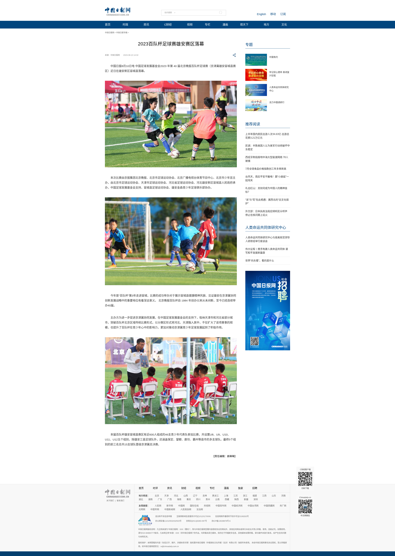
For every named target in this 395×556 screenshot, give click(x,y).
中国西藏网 (269, 505)
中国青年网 (221, 505)
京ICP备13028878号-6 (221, 521)
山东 (274, 495)
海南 (179, 499)
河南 (283, 495)
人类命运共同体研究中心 (265, 227)
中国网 (181, 505)
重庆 (189, 499)
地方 (266, 24)
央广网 (283, 505)
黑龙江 (215, 495)
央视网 (207, 505)
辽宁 (195, 495)
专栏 (207, 24)
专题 (249, 45)
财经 (183, 488)
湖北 (141, 499)
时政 (125, 24)
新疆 (246, 499)
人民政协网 (185, 509)
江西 (264, 495)
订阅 (283, 14)
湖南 (150, 499)
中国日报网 (109, 33)
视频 (190, 24)
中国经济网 (237, 505)
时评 (155, 488)
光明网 (142, 509)
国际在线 (194, 505)
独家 (240, 488)
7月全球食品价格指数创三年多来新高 (265, 168)
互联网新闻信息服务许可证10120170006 (194, 516)
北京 (157, 495)
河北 (176, 495)
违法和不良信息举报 (163, 516)
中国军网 (154, 509)
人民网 (158, 505)
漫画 (225, 24)
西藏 (227, 499)
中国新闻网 (169, 509)
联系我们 (120, 501)
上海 (226, 495)
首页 (107, 24)
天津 (166, 495)
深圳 (256, 499)
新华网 (169, 505)
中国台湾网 (253, 505)
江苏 (235, 495)
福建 (255, 495)
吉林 (205, 495)
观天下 (244, 24)
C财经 (168, 24)
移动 (273, 14)
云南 (217, 499)
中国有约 (273, 57)
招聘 (254, 488)
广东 (160, 499)
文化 (284, 24)
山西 (185, 495)
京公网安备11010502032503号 (168, 521)
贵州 (208, 499)
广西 (169, 499)
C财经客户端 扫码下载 (305, 478)
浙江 (245, 495)
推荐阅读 (252, 124)
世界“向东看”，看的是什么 (259, 260)
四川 (198, 499)
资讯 (146, 24)
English (261, 14)
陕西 (236, 499)
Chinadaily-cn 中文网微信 (305, 506)
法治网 (199, 509)
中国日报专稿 (121, 33)
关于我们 (110, 501)
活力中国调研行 (276, 102)
